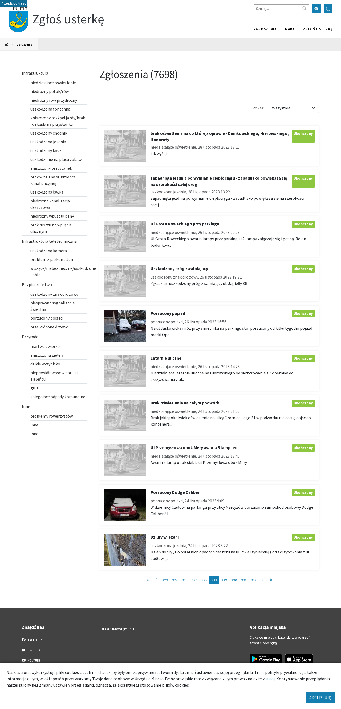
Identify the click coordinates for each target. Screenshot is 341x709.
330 (234, 580)
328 (214, 580)
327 (204, 580)
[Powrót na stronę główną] (6, 44)
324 (175, 580)
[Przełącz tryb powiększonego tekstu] (328, 8)
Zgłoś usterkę (317, 29)
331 (244, 580)
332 (254, 580)
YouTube (33, 660)
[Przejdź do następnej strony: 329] (263, 580)
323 (165, 580)
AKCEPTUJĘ (320, 697)
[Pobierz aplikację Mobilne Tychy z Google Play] (266, 659)
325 (185, 580)
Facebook (34, 640)
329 (224, 580)
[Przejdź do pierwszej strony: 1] (148, 580)
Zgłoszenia (265, 29)
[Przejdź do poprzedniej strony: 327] (156, 580)
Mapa (289, 29)
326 (194, 580)
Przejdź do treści (14, 3)
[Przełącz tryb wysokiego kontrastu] (316, 8)
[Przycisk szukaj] (304, 8)
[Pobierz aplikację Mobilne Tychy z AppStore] (299, 659)
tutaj (270, 678)
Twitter (33, 650)
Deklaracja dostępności (116, 629)
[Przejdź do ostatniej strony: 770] (271, 580)
